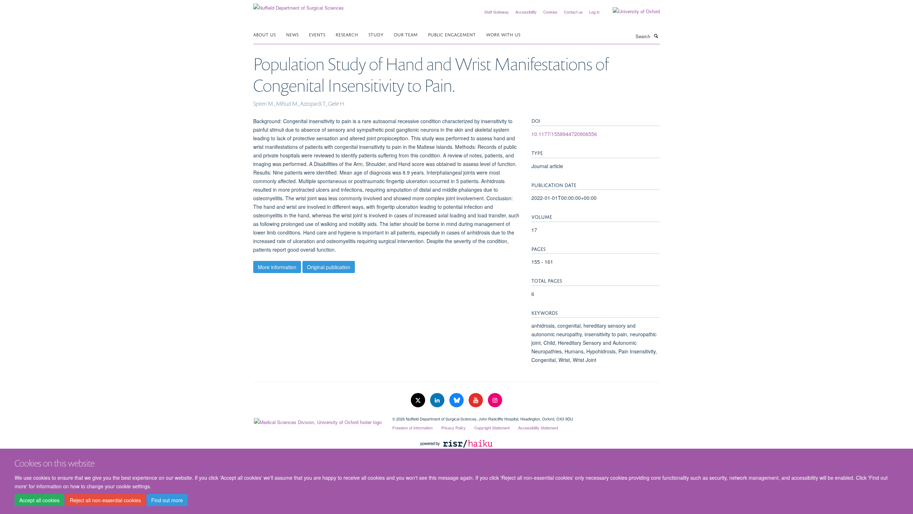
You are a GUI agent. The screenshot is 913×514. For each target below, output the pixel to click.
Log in (594, 12)
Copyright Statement (492, 427)
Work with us (503, 34)
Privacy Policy (453, 427)
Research (347, 34)
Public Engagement (452, 34)
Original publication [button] (328, 267)
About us (264, 34)
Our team (406, 34)
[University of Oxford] (631, 11)
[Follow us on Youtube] (476, 400)
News (292, 34)
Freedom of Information (412, 427)
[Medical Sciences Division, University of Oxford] (317, 420)
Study (375, 34)
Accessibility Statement (538, 427)
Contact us (573, 12)
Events (317, 34)
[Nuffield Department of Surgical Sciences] (298, 5)
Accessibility (526, 12)
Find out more (167, 500)
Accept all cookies (39, 500)
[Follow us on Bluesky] (457, 400)
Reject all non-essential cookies (105, 500)
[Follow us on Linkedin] (438, 400)
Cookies (550, 12)
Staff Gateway (496, 12)
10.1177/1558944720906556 (564, 133)
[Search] (656, 36)
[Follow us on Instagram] (495, 400)
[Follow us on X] (419, 400)
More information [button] (277, 267)
